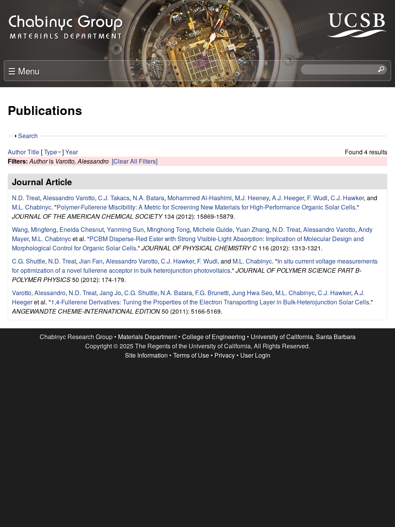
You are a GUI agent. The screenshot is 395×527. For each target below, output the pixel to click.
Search (28, 135)
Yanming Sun (125, 229)
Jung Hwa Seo (252, 292)
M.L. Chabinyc (31, 207)
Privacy (224, 355)
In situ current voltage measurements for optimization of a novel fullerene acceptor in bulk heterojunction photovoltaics (195, 266)
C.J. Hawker (347, 197)
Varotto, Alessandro (39, 292)
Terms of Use (191, 355)
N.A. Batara (148, 197)
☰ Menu (23, 70)
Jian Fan (91, 261)
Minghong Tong (168, 229)
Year (71, 151)
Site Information (146, 355)
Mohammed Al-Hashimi (199, 197)
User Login (255, 355)
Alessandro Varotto (69, 197)
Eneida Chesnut (81, 229)
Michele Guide (213, 229)
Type (50, 151)
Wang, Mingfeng (34, 229)
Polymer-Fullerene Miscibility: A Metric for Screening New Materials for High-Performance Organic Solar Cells (206, 207)
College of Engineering (213, 336)
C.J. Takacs (114, 197)
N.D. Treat (26, 197)
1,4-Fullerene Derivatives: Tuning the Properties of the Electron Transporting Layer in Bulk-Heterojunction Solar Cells (210, 301)
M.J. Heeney (252, 197)
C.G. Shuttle (28, 261)
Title (33, 151)
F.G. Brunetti (212, 292)
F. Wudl (317, 197)
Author (17, 151)
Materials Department (147, 336)
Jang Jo (110, 292)
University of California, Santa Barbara (303, 336)
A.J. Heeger (288, 197)
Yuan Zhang (252, 229)
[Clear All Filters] (134, 161)
